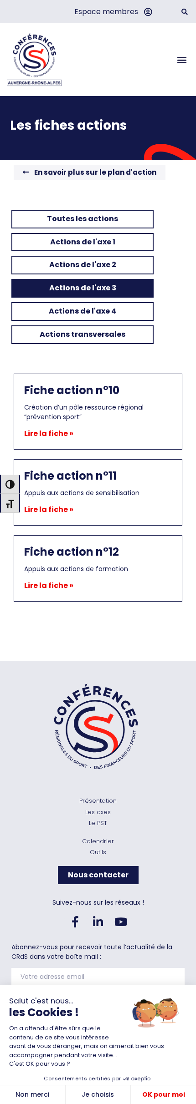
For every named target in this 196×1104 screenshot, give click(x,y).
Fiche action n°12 (71, 551)
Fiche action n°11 (70, 475)
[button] (184, 12)
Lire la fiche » (48, 433)
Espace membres (106, 11)
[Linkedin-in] (98, 922)
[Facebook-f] (75, 922)
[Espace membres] (148, 12)
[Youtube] (120, 922)
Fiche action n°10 (71, 390)
